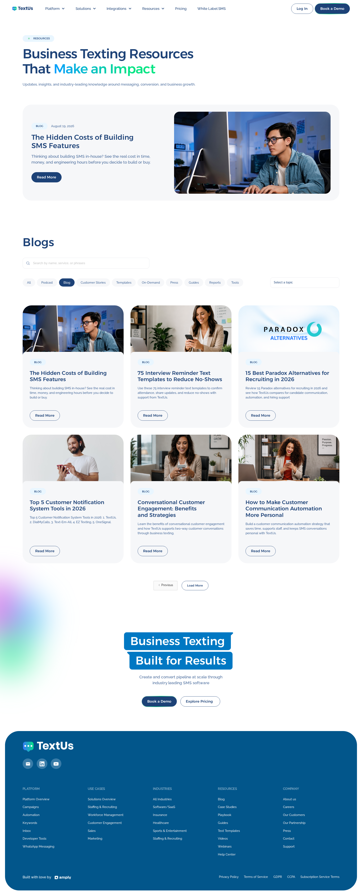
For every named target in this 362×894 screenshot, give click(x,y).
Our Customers (294, 815)
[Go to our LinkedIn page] (42, 763)
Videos (223, 838)
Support (289, 846)
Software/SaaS (164, 807)
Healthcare (161, 823)
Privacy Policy (229, 877)
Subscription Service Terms (319, 877)
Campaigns (31, 807)
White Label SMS (211, 8)
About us (289, 799)
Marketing (95, 838)
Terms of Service (256, 877)
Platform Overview (36, 799)
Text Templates (229, 831)
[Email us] (28, 763)
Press (287, 831)
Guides (223, 823)
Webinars (224, 846)
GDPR (277, 877)
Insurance (160, 815)
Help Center (226, 854)
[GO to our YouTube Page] (56, 763)
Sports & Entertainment (170, 831)
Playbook (224, 815)
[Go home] (22, 9)
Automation (31, 815)
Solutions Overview (102, 799)
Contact (288, 838)
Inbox (27, 831)
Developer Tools (34, 838)
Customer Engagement (105, 823)
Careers (288, 807)
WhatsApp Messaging (38, 846)
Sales (92, 831)
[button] (55, 8)
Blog (221, 799)
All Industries (162, 799)
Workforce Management (105, 815)
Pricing (181, 8)
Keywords (30, 823)
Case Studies (227, 807)
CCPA (291, 877)
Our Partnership (294, 823)
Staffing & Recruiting (102, 807)
